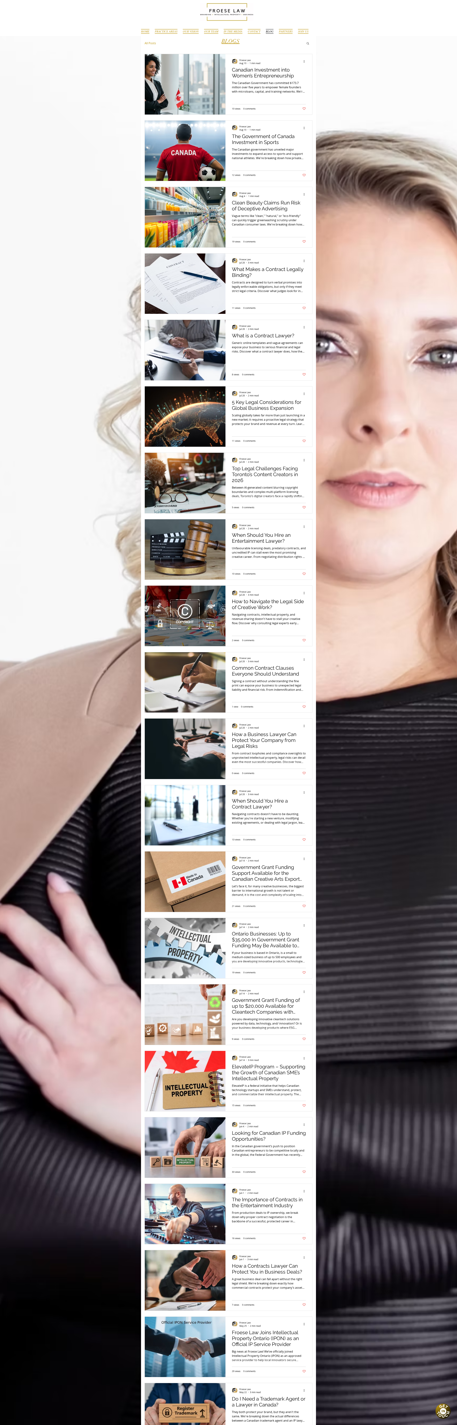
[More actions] (305, 61)
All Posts (150, 43)
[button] (308, 43)
